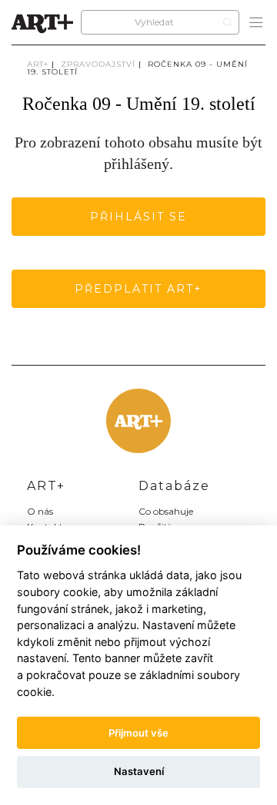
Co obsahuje (165, 511)
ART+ (37, 64)
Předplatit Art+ (138, 289)
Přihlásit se (138, 217)
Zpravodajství (98, 64)
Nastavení (139, 771)
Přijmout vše (138, 733)
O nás (40, 511)
